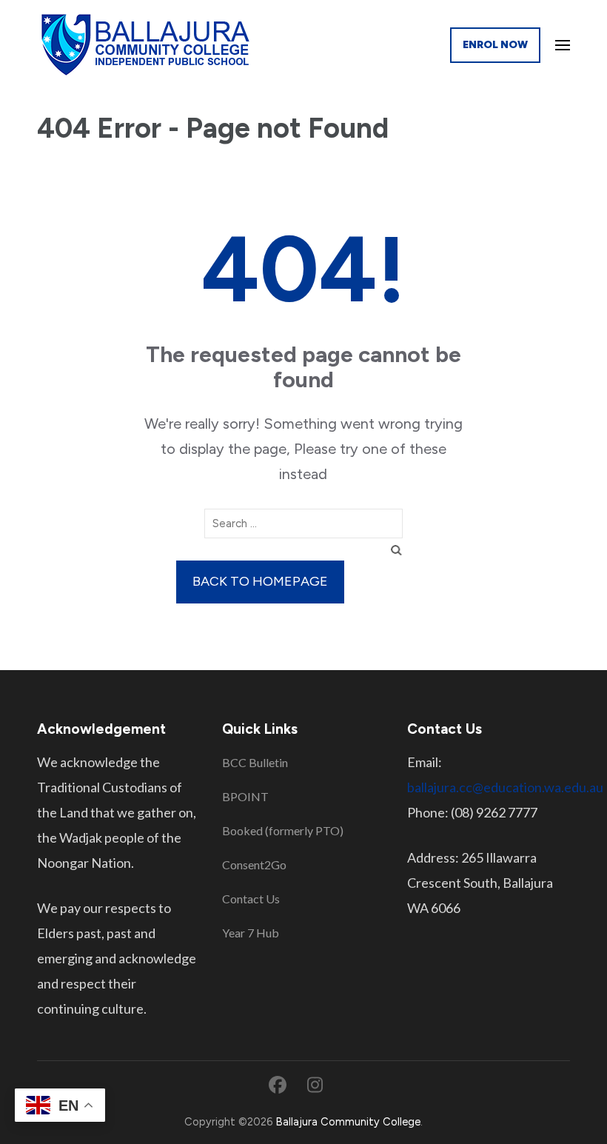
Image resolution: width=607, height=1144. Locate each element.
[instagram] (315, 1085)
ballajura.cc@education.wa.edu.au (505, 787)
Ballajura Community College (347, 1121)
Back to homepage (260, 581)
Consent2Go (254, 864)
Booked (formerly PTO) (282, 830)
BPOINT (245, 796)
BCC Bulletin (255, 762)
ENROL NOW (495, 45)
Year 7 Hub (250, 933)
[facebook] (277, 1085)
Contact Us (251, 899)
